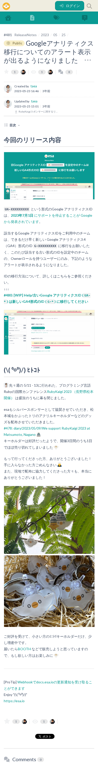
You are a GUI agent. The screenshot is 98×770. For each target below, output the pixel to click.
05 (55, 35)
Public (17, 43)
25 (64, 35)
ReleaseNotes (25, 35)
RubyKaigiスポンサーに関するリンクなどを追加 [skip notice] (38, 111)
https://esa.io (14, 701)
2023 (45, 35)
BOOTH (24, 649)
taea (33, 86)
